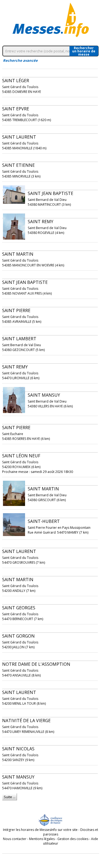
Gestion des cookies (72, 839)
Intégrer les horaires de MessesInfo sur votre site (40, 829)
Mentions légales (42, 839)
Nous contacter (14, 839)
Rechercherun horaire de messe (83, 51)
